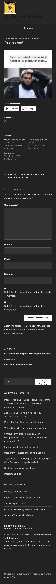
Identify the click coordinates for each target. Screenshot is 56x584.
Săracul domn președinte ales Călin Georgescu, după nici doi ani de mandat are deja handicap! (25, 437)
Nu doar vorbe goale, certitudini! (20, 468)
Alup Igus (33, 39)
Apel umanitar (19, 503)
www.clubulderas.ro (14, 534)
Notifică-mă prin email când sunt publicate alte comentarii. (27, 294)
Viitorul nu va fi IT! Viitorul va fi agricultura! (25, 428)
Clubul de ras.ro (23, 17)
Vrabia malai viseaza (23, 515)
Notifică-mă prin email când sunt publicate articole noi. (25, 308)
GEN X (25, 491)
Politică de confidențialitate (16, 574)
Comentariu (11, 205)
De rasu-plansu (30, 175)
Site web (8, 274)
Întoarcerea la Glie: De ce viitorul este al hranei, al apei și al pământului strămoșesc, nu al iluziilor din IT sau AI (27, 403)
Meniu (30, 28)
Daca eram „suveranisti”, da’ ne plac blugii (25, 453)
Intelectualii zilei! (12, 474)
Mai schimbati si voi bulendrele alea (22, 447)
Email (8, 259)
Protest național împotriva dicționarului (24, 422)
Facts (28, 177)
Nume (8, 244)
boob (6, 497)
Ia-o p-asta (9, 153)
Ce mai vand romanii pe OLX (26, 497)
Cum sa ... (13, 175)
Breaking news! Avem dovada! (30, 509)
